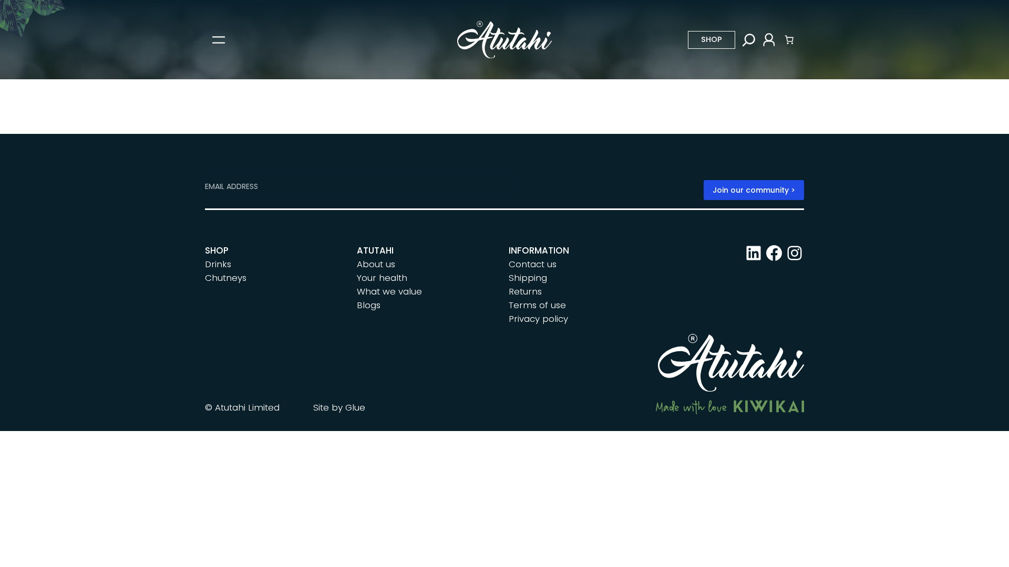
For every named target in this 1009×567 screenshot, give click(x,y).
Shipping (528, 277)
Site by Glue (339, 407)
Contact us (533, 264)
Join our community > (754, 190)
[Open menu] (218, 39)
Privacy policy (538, 318)
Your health (382, 277)
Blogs (368, 305)
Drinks (218, 264)
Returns (525, 291)
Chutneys (225, 277)
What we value (389, 291)
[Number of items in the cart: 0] (789, 40)
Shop (711, 39)
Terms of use (537, 305)
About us (376, 264)
